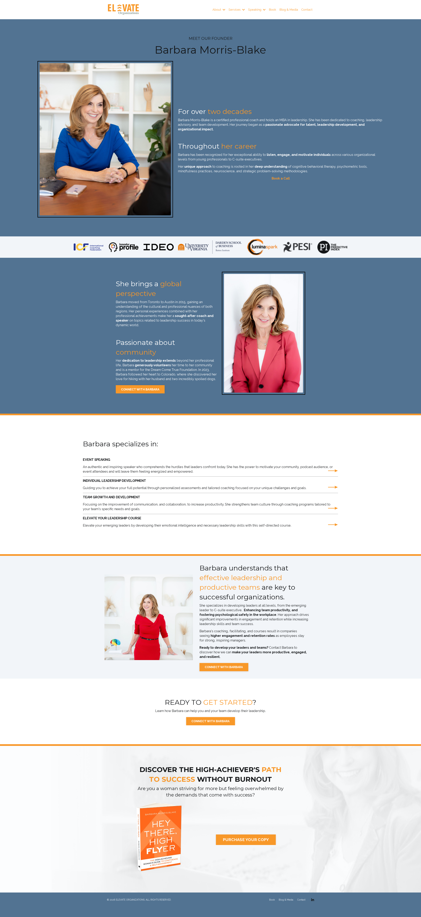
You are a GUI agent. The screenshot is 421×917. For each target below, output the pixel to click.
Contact (306, 9)
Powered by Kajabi (304, 908)
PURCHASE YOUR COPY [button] (246, 839)
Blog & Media (288, 9)
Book (272, 9)
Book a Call (281, 178)
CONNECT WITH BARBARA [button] (140, 389)
